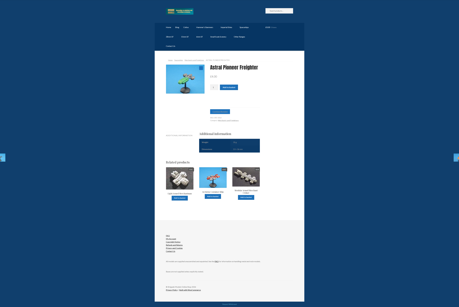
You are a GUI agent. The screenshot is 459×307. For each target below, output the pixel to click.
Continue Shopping (220, 112)
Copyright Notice (173, 242)
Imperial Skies (226, 27)
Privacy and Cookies (174, 248)
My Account (171, 239)
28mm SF (170, 37)
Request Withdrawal (229, 304)
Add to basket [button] (180, 198)
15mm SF (185, 37)
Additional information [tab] (179, 135)
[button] (201, 68)
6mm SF (199, 37)
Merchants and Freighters (194, 60)
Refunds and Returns (174, 245)
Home (168, 27)
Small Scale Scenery (218, 37)
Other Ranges (239, 37)
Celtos (186, 27)
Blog (177, 27)
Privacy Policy (172, 290)
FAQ (168, 235)
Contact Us (170, 46)
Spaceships (244, 27)
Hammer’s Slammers (204, 27)
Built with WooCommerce (190, 290)
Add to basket (229, 87)
